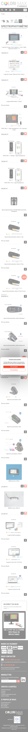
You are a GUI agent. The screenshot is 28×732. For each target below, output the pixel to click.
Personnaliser (14, 370)
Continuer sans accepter (15, 359)
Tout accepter (14, 367)
